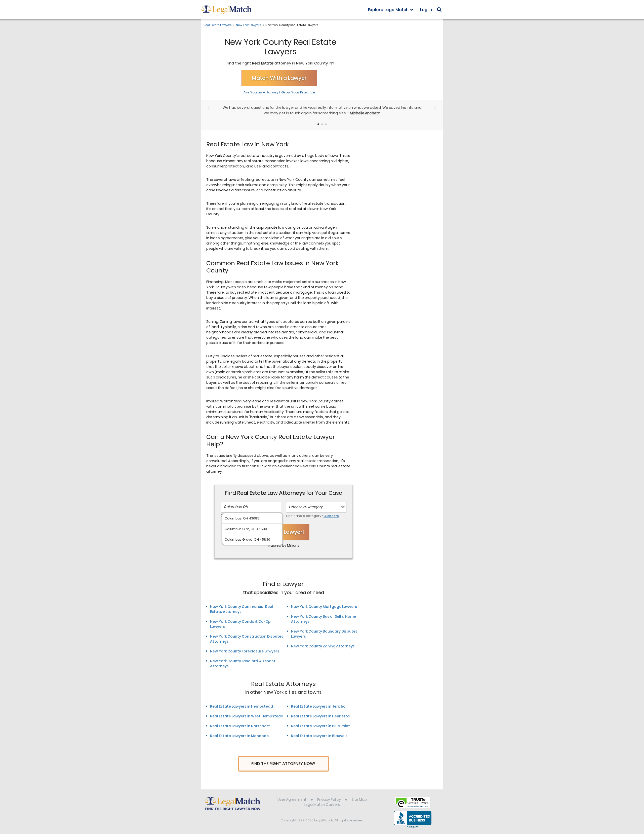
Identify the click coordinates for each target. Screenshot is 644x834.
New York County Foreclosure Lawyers (244, 651)
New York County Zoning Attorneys (323, 646)
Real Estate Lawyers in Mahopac (239, 735)
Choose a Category (306, 506)
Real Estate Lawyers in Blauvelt (319, 735)
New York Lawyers (248, 25)
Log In (426, 10)
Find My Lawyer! (283, 532)
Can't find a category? (312, 516)
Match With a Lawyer (279, 78)
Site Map (359, 799)
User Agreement (291, 799)
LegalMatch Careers (322, 804)
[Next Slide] (435, 108)
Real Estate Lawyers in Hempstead (241, 706)
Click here (331, 516)
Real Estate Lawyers (217, 25)
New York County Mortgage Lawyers (324, 606)
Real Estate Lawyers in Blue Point (320, 725)
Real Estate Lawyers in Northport (240, 725)
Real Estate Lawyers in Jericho (318, 706)
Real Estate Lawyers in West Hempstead (246, 716)
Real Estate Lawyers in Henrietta (320, 716)
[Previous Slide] (209, 108)
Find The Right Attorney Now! (283, 764)
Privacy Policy (329, 799)
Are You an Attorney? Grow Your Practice (279, 92)
